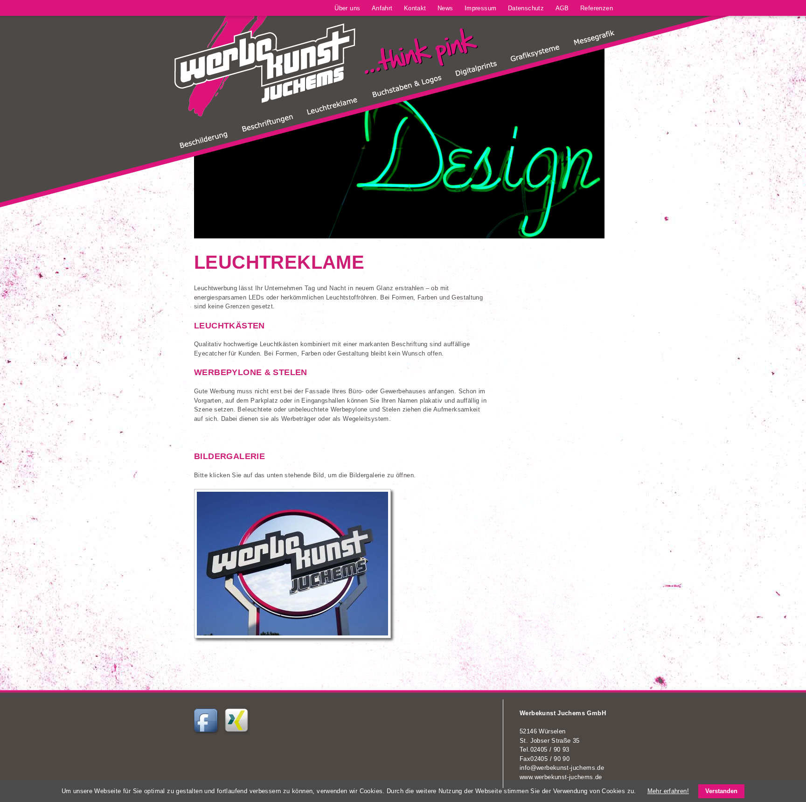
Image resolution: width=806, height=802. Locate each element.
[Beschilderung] (203, 146)
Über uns (347, 8)
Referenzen (596, 8)
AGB (562, 8)
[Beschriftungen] (267, 129)
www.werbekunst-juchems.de (561, 777)
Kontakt (415, 8)
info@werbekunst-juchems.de (562, 767)
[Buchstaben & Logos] (407, 95)
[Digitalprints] (476, 74)
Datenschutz (526, 8)
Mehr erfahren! (668, 791)
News (445, 8)
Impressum (481, 8)
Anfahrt (382, 8)
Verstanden (721, 791)
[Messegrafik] (594, 43)
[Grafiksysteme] (535, 59)
